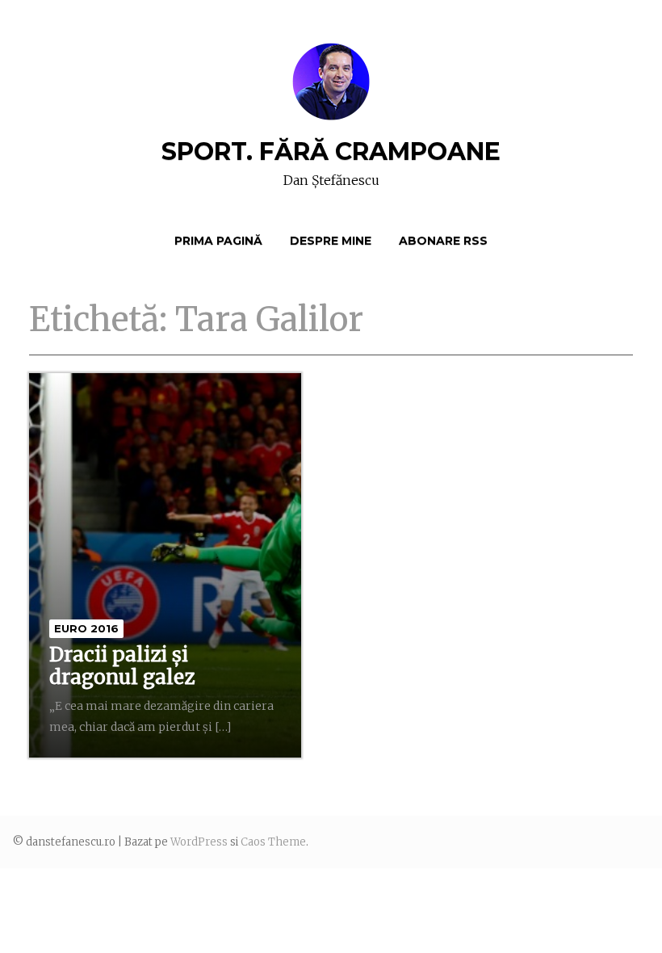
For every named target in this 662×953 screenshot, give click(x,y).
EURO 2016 (86, 628)
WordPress (199, 842)
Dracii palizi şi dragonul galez (122, 666)
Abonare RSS (443, 240)
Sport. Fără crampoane (331, 151)
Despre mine (330, 240)
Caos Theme (273, 842)
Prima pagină (218, 240)
